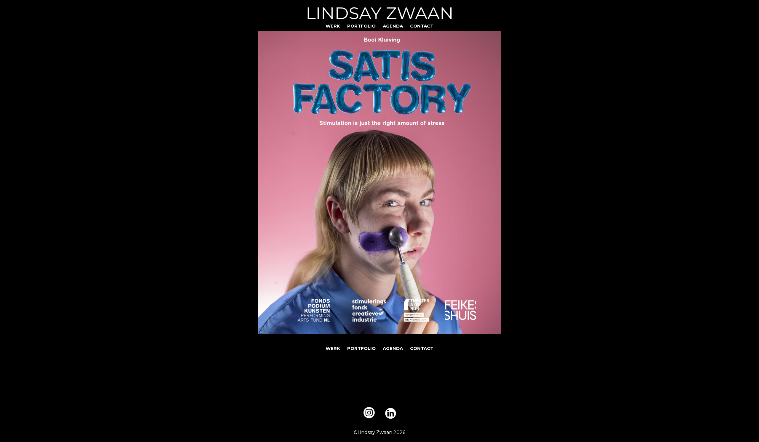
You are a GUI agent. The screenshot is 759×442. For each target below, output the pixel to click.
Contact (421, 26)
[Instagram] (369, 413)
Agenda (393, 26)
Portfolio (361, 26)
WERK (333, 26)
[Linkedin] (390, 413)
